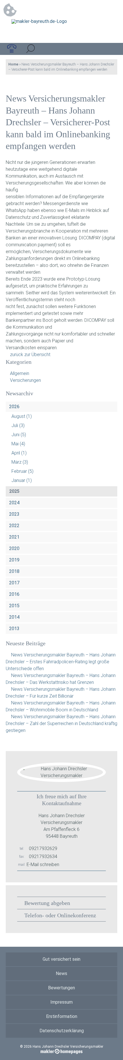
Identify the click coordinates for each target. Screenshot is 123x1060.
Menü (111, 49)
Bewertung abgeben (47, 903)
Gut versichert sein (61, 959)
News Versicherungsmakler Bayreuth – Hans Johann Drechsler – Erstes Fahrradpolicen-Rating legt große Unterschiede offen (61, 661)
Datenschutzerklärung (61, 1030)
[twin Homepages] (61, 1051)
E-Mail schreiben (43, 864)
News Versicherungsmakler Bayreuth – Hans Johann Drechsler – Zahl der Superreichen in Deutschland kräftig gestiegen (61, 723)
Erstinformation (61, 1016)
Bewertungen (61, 987)
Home (13, 64)
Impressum (61, 1002)
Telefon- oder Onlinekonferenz (60, 915)
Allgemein (19, 373)
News (61, 973)
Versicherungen (25, 380)
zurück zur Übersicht (30, 354)
